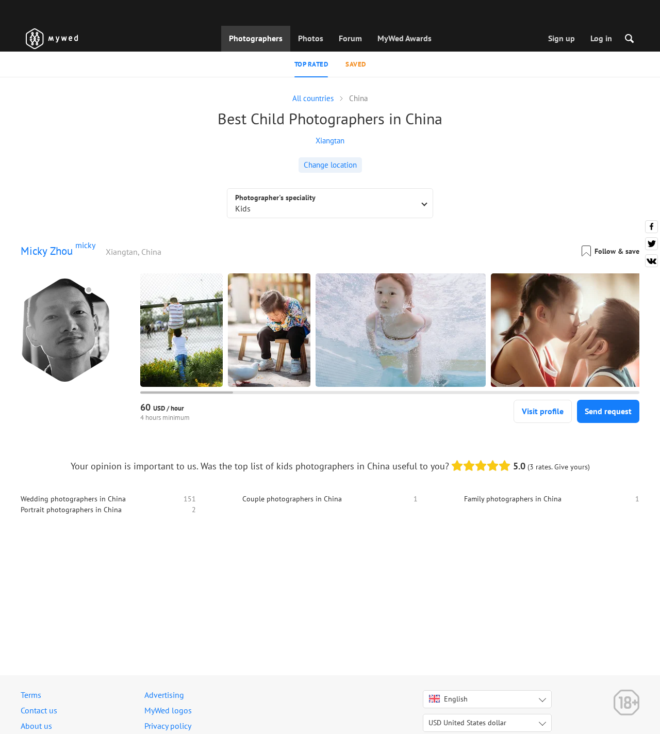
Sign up (561, 38)
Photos (310, 38)
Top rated (311, 64)
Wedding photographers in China (73, 498)
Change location (330, 165)
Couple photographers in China (292, 498)
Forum (350, 38)
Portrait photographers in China (71, 509)
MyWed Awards (404, 38)
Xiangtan (330, 140)
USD (467, 722)
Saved (355, 64)
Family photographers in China (513, 498)
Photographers (256, 38)
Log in (601, 38)
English (456, 699)
